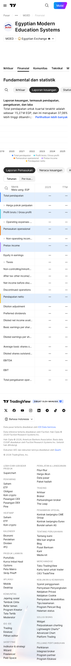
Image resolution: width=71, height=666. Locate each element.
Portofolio (8, 557)
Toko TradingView (47, 565)
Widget (41, 621)
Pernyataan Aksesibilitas (50, 599)
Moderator (9, 617)
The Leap (42, 503)
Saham (7, 483)
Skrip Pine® (9, 572)
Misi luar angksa (46, 539)
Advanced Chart (46, 632)
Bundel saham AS (47, 525)
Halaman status (45, 610)
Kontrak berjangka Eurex (51, 521)
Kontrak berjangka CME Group (50, 516)
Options (7, 565)
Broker (40, 496)
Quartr (58, 450)
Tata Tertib (9, 613)
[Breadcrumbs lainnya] (16, 15)
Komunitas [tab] (40, 68)
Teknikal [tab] (57, 68)
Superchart (9, 472)
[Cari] (46, 5)
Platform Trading (46, 636)
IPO (5, 547)
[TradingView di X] (5, 410)
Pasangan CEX (11, 498)
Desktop (8, 587)
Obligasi (8, 491)
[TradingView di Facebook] (14, 410)
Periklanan (43, 647)
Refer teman (10, 605)
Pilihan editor (10, 635)
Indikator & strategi (14, 646)
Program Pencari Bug (49, 606)
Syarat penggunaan (48, 584)
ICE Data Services (47, 427)
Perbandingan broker (49, 499)
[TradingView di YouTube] (22, 410)
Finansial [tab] (23, 68)
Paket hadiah (44, 481)
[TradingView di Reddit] (63, 410)
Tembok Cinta (11, 602)
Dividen (7, 543)
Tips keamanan (45, 603)
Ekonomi (8, 535)
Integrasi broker (46, 651)
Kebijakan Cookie (46, 595)
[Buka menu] (5, 5)
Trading (7, 628)
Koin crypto (9, 495)
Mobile (7, 583)
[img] (49, 38)
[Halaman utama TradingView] (13, 5)
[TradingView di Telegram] (47, 410)
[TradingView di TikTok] (55, 410)
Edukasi (7, 631)
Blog (39, 543)
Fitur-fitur (42, 470)
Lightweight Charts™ (48, 629)
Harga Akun (43, 473)
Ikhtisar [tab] (8, 68)
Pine (5, 506)
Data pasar (43, 477)
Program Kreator (12, 609)
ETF (5, 487)
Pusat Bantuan (45, 547)
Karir (39, 551)
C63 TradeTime (45, 573)
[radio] (11, 178)
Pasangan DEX (11, 502)
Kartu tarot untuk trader (50, 569)
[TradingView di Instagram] (30, 410)
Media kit (42, 554)
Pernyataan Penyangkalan (52, 587)
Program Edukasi (46, 658)
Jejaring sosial (11, 598)
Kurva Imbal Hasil (13, 561)
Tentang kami (44, 535)
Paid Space (9, 657)
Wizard (7, 650)
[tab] (20, 90)
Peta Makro (9, 569)
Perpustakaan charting (50, 625)
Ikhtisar (41, 492)
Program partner (46, 655)
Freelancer (9, 653)
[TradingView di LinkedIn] (39, 410)
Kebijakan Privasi (46, 591)
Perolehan (9, 539)
